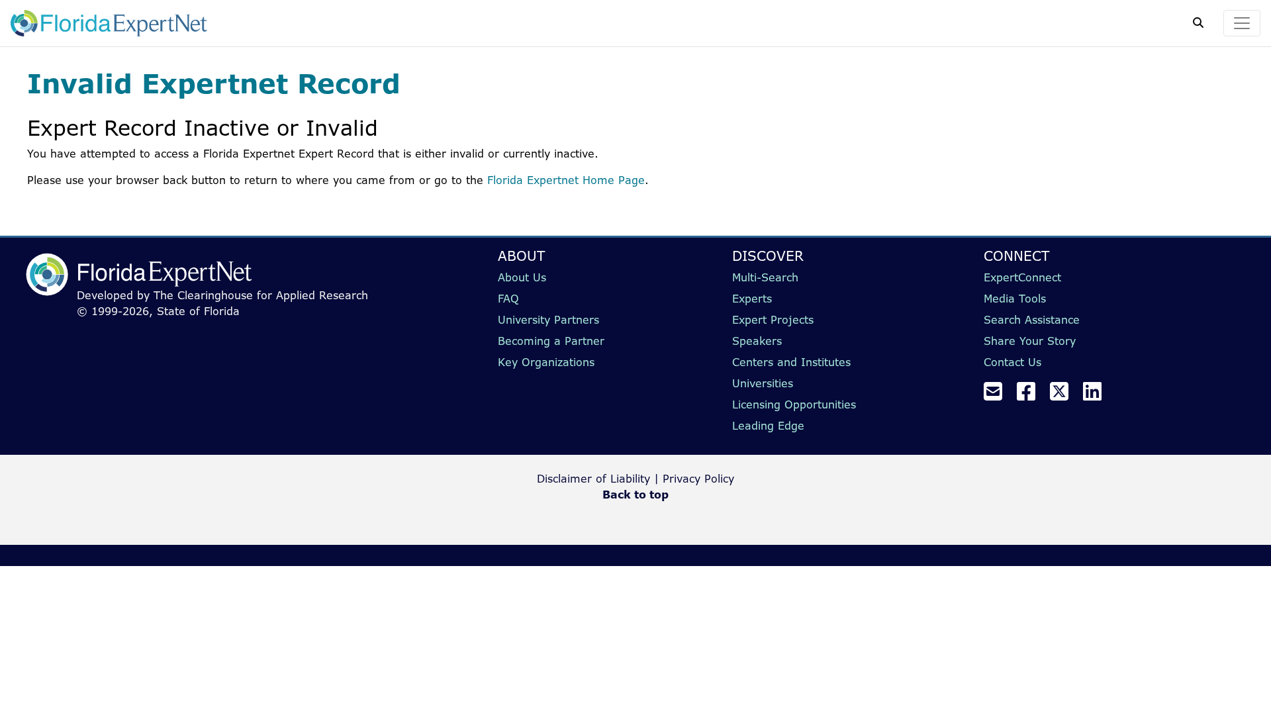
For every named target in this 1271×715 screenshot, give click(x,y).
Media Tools (1015, 298)
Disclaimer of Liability (593, 478)
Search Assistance (1032, 319)
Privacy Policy (698, 478)
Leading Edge (768, 425)
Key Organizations (546, 362)
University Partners (548, 319)
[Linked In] (1097, 395)
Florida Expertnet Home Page (566, 180)
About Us (522, 277)
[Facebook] (1031, 395)
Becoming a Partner (551, 341)
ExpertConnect (1022, 277)
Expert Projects (773, 319)
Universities (762, 383)
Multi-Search (765, 277)
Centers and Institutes (791, 362)
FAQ (508, 298)
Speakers (757, 341)
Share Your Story (1030, 341)
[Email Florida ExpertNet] (998, 395)
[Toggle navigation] (1241, 23)
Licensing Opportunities (794, 404)
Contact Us (1012, 362)
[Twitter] (1064, 395)
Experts (752, 298)
